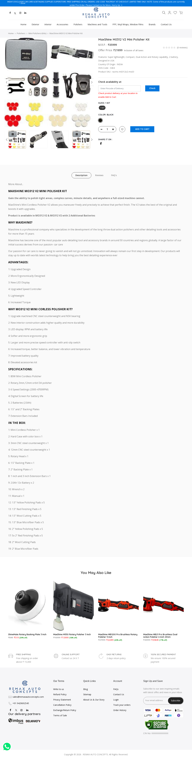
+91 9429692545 (21, 703)
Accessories (62, 24)
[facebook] (10, 13)
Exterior (35, 24)
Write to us (58, 689)
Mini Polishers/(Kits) (37, 33)
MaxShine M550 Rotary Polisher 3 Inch (72, 634)
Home (23, 24)
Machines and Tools (97, 24)
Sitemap (87, 694)
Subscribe (175, 700)
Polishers (78, 24)
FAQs (115, 689)
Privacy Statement (62, 699)
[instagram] (20, 13)
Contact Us (166, 24)
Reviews (99, 175)
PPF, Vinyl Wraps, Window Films (127, 24)
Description (81, 175)
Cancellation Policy (62, 704)
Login (116, 699)
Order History (119, 710)
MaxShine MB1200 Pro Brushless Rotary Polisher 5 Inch (117, 635)
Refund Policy (59, 694)
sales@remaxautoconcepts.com (28, 696)
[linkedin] (25, 13)
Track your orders (121, 704)
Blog (85, 689)
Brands (152, 24)
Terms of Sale (60, 715)
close (23, 3)
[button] (92, 139)
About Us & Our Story (93, 699)
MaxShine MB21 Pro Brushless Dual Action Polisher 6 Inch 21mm (160, 635)
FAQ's (114, 175)
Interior (47, 24)
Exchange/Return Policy (64, 710)
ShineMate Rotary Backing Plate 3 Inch (27, 634)
